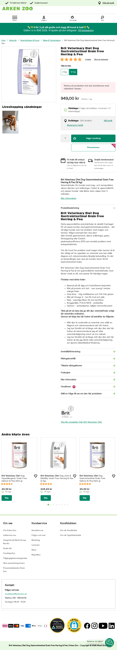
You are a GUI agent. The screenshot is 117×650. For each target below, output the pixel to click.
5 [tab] (59, 504)
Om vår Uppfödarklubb (70, 535)
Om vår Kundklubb (68, 530)
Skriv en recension (101, 59)
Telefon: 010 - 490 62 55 (15, 598)
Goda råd (7, 548)
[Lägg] (35, 476)
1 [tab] (48, 504)
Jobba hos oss (9, 535)
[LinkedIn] (111, 626)
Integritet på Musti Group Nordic (14, 542)
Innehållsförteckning (70, 352)
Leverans (36, 545)
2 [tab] (51, 504)
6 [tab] (62, 504)
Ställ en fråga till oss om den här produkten (81, 394)
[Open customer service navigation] (110, 643)
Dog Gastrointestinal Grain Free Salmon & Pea (92, 478)
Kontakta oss (37, 530)
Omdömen (67, 387)
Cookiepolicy (9, 553)
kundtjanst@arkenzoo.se (16, 594)
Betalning (36, 540)
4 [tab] (56, 504)
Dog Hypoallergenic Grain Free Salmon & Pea (14, 478)
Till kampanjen (86, 30)
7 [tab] (65, 504)
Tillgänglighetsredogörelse (15, 558)
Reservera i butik (75, 125)
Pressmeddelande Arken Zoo (14, 569)
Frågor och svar (39, 535)
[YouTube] (103, 626)
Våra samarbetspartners (14, 563)
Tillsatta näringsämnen (71, 366)
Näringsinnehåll (68, 359)
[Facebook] (87, 626)
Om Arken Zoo (9, 530)
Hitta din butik (108, 3)
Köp (7, 498)
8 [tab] (67, 504)
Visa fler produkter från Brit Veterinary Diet (81, 422)
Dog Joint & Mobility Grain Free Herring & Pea (57, 478)
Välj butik (108, 121)
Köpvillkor (36, 555)
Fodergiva (65, 373)
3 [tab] (54, 504)
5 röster (88, 59)
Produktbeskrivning (70, 208)
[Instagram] (94, 626)
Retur (34, 550)
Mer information (68, 198)
